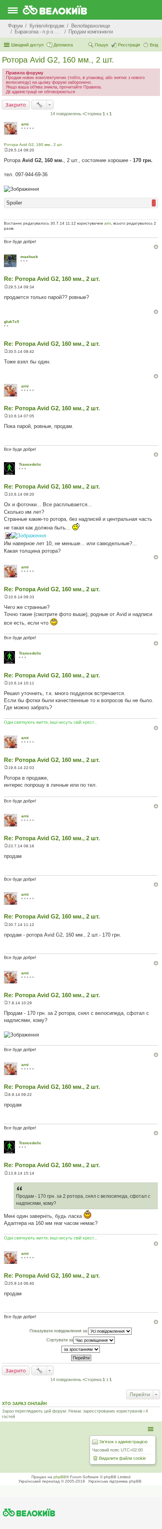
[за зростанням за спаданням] (81, 1349)
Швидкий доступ (27, 44)
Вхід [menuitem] (154, 44)
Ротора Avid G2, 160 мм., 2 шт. (58, 59)
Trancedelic (30, 464)
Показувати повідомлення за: (58, 1330)
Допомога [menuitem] (63, 44)
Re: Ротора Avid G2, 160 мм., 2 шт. (52, 278)
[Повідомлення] (6, 150)
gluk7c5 (11, 321)
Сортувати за (59, 1339)
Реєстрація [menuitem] (129, 44)
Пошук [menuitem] (101, 44)
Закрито (16, 104)
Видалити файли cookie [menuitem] (122, 1458)
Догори (156, 247)
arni (25, 124)
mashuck (29, 257)
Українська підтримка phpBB (115, 1481)
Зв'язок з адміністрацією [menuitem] (123, 1441)
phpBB (59, 1477)
